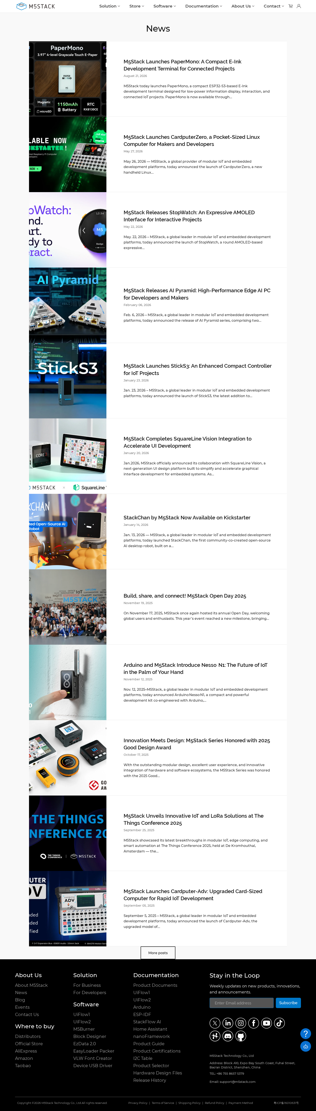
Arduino (142, 1007)
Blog (20, 999)
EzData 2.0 (84, 1043)
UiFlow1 (81, 1014)
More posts (158, 953)
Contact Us (27, 1014)
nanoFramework (151, 1036)
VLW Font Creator (92, 1058)
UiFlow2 (82, 1021)
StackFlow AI (147, 1021)
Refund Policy (214, 1103)
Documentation (202, 6)
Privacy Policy (137, 1103)
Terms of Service (163, 1103)
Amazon (24, 1058)
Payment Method (241, 1103)
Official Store (29, 1043)
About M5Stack (31, 985)
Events (22, 1007)
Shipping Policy (189, 1103)
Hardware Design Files (157, 1073)
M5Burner (84, 1029)
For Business (87, 985)
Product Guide (148, 1043)
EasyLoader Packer (93, 1051)
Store (135, 6)
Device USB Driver (92, 1065)
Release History (149, 1080)
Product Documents (155, 985)
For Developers (89, 992)
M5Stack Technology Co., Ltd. (61, 1103)
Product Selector (151, 1065)
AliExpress (26, 1051)
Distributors (28, 1036)
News (21, 992)
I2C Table (142, 1058)
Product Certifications (157, 1051)
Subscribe (288, 1003)
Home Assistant (150, 1029)
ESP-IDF (142, 1014)
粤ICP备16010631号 (286, 1103)
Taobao (23, 1065)
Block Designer (89, 1036)
